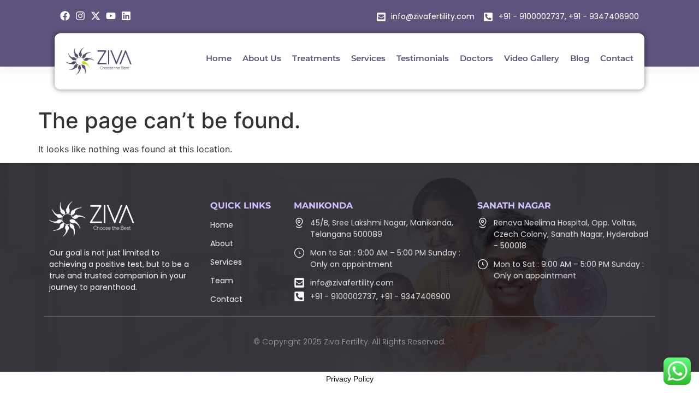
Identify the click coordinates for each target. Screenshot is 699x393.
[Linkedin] (126, 16)
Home (221, 224)
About (221, 243)
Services (226, 262)
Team (221, 280)
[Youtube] (111, 16)
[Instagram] (80, 16)
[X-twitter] (95, 16)
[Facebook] (65, 16)
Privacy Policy (350, 378)
